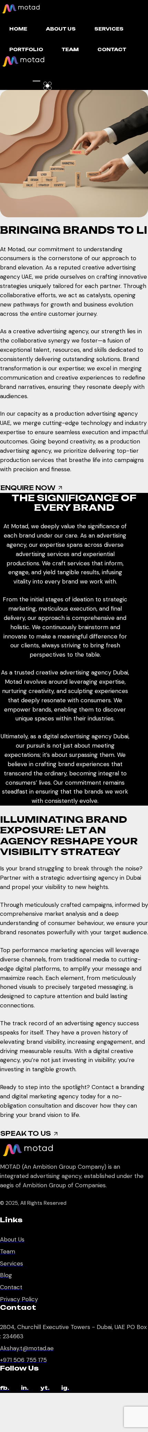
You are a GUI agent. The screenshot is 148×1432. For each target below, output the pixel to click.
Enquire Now (27, 488)
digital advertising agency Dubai (85, 736)
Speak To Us (25, 1133)
